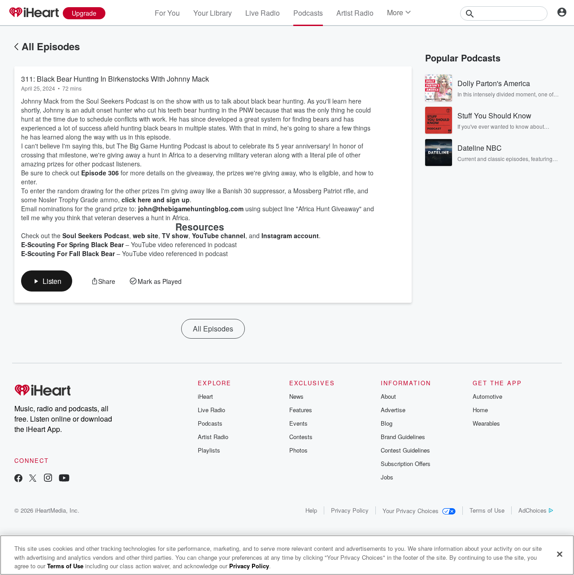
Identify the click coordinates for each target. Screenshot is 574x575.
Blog (386, 423)
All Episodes (51, 46)
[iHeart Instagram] (48, 479)
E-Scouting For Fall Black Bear (68, 253)
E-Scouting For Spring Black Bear (72, 244)
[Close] (560, 554)
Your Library (212, 13)
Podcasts (308, 13)
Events (298, 423)
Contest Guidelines (405, 450)
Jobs (387, 477)
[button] (46, 281)
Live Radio (262, 13)
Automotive (487, 396)
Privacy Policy (350, 510)
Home (480, 409)
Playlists (209, 450)
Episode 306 (100, 172)
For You (167, 13)
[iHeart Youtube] (64, 479)
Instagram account (290, 235)
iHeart (205, 396)
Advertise (393, 409)
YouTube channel (218, 235)
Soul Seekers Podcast (95, 235)
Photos (298, 450)
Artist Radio (355, 13)
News (296, 396)
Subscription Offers (405, 463)
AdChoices (532, 510)
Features (300, 409)
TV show (175, 235)
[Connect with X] (32, 479)
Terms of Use (487, 510)
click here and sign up (156, 199)
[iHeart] (34, 13)
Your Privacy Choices (411, 510)
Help (311, 510)
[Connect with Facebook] (18, 479)
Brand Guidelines (403, 436)
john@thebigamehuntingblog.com (191, 208)
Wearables (486, 423)
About (388, 396)
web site (145, 235)
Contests (301, 436)
